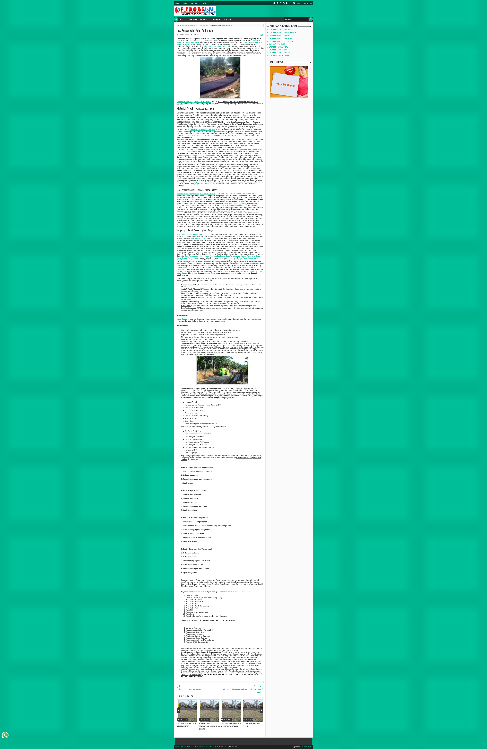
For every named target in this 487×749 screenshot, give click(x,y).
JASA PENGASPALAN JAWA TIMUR (281, 38)
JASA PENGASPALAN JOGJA (279, 53)
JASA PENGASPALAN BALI (278, 47)
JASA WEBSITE (306, 747)
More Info (194, 3)
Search (311, 19)
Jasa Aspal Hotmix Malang (249, 258)
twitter (274, 3)
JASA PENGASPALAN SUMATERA (281, 41)
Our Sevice (193, 19)
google (280, 3)
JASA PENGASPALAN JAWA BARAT (281, 35)
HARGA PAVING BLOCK (277, 44)
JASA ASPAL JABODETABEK (279, 56)
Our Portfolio (205, 19)
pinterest (293, 3)
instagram (290, 3)
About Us (183, 19)
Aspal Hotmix (182, 273)
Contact (185, 3)
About (177, 3)
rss (284, 3)
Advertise (216, 19)
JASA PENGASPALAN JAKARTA (280, 30)
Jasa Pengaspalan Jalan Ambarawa (195, 30)
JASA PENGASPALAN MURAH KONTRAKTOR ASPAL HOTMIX (197, 747)
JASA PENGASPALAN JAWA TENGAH (191, 35)
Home (176, 19)
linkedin (287, 3)
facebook (277, 3)
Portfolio (204, 3)
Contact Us (227, 19)
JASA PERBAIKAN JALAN (278, 50)
